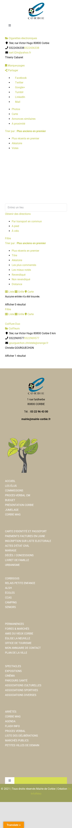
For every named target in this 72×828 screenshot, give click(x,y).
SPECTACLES (13, 666)
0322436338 (31, 47)
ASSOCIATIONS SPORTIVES (21, 690)
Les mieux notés (21, 269)
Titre (14, 255)
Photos (16, 109)
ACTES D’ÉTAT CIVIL (17, 545)
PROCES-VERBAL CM (17, 495)
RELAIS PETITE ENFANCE (20, 583)
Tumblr (18, 92)
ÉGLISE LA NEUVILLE (17, 638)
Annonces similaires (23, 118)
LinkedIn (19, 97)
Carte (15, 114)
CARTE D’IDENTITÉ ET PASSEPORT (26, 531)
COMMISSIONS (14, 490)
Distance (17, 284)
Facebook (20, 77)
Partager (12, 70)
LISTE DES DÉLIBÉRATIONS (21, 735)
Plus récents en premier (25, 138)
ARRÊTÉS (10, 711)
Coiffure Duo (12, 323)
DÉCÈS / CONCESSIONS (19, 555)
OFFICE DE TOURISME (18, 643)
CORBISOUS (12, 578)
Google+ (19, 87)
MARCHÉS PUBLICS (17, 740)
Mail (17, 101)
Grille (20, 291)
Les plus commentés (24, 265)
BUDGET (10, 500)
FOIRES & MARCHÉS (17, 628)
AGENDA (10, 721)
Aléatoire (17, 143)
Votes (15, 148)
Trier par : (25, 131)
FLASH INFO (12, 726)
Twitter (18, 82)
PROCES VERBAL (15, 731)
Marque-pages (16, 65)
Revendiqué (18, 274)
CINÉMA (10, 675)
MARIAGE (10, 550)
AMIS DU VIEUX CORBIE (19, 633)
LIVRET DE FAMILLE (17, 560)
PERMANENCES (14, 623)
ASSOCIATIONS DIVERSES (20, 695)
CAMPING (11, 602)
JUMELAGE (12, 509)
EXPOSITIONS (13, 671)
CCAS (8, 597)
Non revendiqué (21, 279)
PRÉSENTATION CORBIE (19, 505)
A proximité (18, 123)
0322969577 (31, 338)
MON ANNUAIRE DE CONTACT (23, 647)
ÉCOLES (10, 592)
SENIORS (10, 607)
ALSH (8, 588)
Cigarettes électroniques (22, 38)
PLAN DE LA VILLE (16, 652)
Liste (11, 291)
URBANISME (12, 565)
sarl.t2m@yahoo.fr (20, 52)
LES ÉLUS (11, 485)
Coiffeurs (14, 328)
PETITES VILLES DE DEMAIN (22, 745)
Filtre (8, 238)
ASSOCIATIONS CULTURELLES (23, 685)
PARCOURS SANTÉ (16, 680)
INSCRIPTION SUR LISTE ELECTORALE (28, 541)
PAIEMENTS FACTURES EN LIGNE (25, 536)
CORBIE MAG (13, 514)
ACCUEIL (10, 481)
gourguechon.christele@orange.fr (28, 343)
